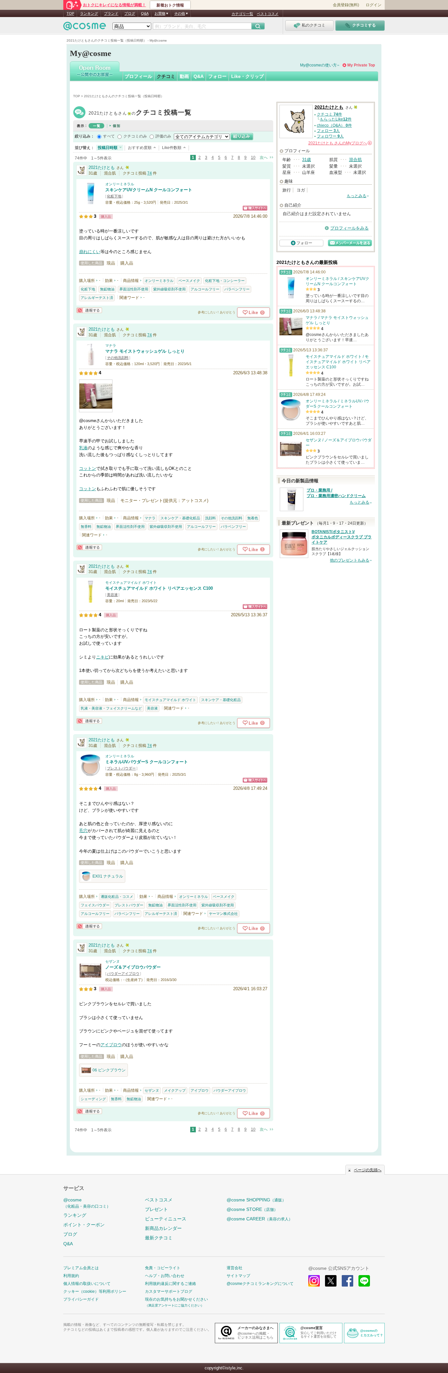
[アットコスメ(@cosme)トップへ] (84, 27)
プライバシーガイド (81, 1299)
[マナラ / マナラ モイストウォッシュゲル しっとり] (90, 363)
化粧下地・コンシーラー (225, 281)
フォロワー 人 (330, 136)
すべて (109, 136)
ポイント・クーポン (84, 1224)
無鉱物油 (107, 289)
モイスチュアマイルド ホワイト (131, 582)
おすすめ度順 (140, 147)
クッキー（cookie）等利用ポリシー (94, 1291)
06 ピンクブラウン (109, 1070)
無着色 (252, 518)
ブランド (111, 13)
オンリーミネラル (119, 184)
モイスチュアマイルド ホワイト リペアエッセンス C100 (159, 588)
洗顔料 (210, 518)
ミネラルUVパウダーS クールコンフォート (146, 761)
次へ (264, 157)
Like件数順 (171, 147)
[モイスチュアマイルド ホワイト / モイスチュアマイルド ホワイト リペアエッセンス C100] (90, 600)
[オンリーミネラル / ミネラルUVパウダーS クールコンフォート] (90, 773)
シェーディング (93, 1099)
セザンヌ (112, 961)
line (364, 1281)
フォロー (217, 76)
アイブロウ (111, 1044)
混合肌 (355, 159)
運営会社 (234, 1268)
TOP (70, 13)
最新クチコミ (159, 1237)
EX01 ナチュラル (107, 876)
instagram (314, 1281)
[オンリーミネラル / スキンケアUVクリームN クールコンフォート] (90, 201)
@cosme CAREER (260, 1218)
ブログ (129, 13)
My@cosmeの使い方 (318, 65)
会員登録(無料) (346, 5)
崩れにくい (89, 251)
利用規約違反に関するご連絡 (170, 1283)
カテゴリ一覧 (242, 14)
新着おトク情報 (170, 5)
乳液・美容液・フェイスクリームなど (111, 708)
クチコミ (166, 76)
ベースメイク (189, 281)
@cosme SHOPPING (256, 1199)
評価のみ (163, 136)
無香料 (86, 527)
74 (149, 173)
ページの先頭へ (367, 1170)
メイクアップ (175, 1090)
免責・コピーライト (162, 1268)
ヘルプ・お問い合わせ (164, 1275)
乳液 (83, 447)
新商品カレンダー (163, 1228)
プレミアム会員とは (81, 1268)
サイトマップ (238, 1275)
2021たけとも (140, 113)
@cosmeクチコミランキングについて (260, 1283)
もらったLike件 (336, 119)
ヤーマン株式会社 (223, 914)
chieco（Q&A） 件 (334, 125)
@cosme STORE (252, 1209)
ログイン (373, 5)
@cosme (87, 1203)
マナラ (110, 345)
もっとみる (356, 196)
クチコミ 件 (329, 114)
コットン (87, 468)
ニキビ (102, 657)
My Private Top (361, 65)
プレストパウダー (121, 768)
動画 (184, 76)
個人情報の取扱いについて (87, 1283)
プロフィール (138, 76)
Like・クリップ (247, 76)
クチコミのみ (135, 136)
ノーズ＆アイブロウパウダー (133, 967)
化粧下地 (114, 196)
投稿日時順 (107, 147)
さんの (339, 143)
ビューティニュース (165, 1218)
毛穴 (83, 830)
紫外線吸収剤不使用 (169, 289)
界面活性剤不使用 (133, 289)
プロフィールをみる (349, 228)
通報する (89, 310)
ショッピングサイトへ (255, 208)
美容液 (112, 595)
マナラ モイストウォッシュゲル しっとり (145, 351)
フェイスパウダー (95, 905)
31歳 (306, 159)
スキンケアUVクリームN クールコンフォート (148, 189)
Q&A (145, 13)
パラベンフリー (237, 289)
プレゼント (156, 1209)
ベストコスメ (267, 14)
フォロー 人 (328, 130)
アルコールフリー (205, 289)
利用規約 (71, 1275)
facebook (347, 1281)
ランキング (89, 13)
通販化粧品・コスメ (117, 897)
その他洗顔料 (118, 358)
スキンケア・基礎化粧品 (180, 518)
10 (253, 157)
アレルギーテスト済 (97, 298)
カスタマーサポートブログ (168, 1291)
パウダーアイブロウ (123, 973)
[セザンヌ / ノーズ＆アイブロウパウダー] (90, 979)
